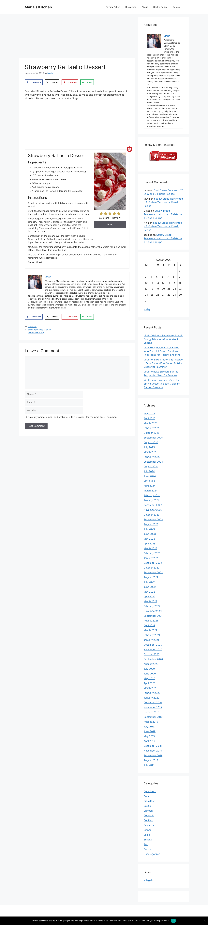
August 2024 (151, 466)
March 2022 (150, 601)
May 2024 (149, 481)
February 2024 (152, 495)
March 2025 (150, 452)
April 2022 (149, 596)
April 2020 (149, 683)
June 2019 (150, 731)
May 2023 (149, 538)
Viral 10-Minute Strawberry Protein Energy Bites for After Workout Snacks (163, 339)
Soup (146, 844)
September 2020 (153, 659)
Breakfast (149, 801)
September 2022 (153, 572)
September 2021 (153, 615)
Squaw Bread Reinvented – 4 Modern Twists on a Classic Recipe (163, 202)
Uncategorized (152, 854)
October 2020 (151, 654)
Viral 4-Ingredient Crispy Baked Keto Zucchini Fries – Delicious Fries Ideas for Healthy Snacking (162, 351)
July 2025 (149, 447)
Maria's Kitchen (38, 7)
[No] (204, 920)
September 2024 (153, 461)
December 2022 (153, 562)
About (145, 7)
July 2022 (149, 582)
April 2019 (149, 741)
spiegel (148, 880)
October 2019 (151, 712)
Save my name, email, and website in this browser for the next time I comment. (73, 417)
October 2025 (151, 432)
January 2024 (151, 500)
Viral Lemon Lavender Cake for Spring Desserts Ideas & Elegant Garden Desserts (162, 384)
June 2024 (150, 476)
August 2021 (151, 620)
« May (147, 309)
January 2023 (151, 558)
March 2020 (150, 688)
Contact (176, 7)
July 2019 (149, 726)
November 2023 (153, 509)
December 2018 (153, 745)
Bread (147, 796)
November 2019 (153, 707)
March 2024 (150, 490)
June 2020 (150, 673)
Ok (173, 920)
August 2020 (151, 664)
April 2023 (149, 543)
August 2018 (151, 760)
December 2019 (153, 702)
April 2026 (149, 418)
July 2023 (149, 529)
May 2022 (149, 591)
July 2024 (149, 471)
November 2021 (153, 611)
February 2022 (152, 606)
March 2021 (150, 630)
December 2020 (153, 644)
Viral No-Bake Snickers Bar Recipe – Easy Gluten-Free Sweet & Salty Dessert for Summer (163, 363)
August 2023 (151, 524)
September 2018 (153, 755)
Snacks (148, 839)
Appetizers (150, 791)
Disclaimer (130, 7)
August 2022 (151, 577)
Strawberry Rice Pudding (39, 329)
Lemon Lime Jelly (36, 332)
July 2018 (149, 765)
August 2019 (151, 721)
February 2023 (152, 553)
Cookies (148, 820)
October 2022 (151, 567)
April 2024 (149, 485)
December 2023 (153, 505)
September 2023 (153, 519)
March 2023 (150, 548)
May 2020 (149, 678)
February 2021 (152, 635)
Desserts (32, 326)
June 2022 (150, 587)
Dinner (147, 830)
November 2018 (153, 750)
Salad (147, 834)
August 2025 (151, 442)
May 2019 (149, 736)
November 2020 (153, 649)
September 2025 (153, 437)
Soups (147, 849)
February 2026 (152, 428)
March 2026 (150, 423)
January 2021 (151, 639)
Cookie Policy (160, 7)
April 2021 (149, 625)
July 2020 (149, 668)
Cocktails (149, 815)
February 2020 (152, 692)
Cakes (147, 805)
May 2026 (149, 413)
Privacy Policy (113, 7)
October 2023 (151, 514)
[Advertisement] (77, 37)
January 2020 (151, 697)
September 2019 (153, 717)
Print (110, 224)
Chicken (148, 810)
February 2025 (152, 456)
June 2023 (150, 534)
